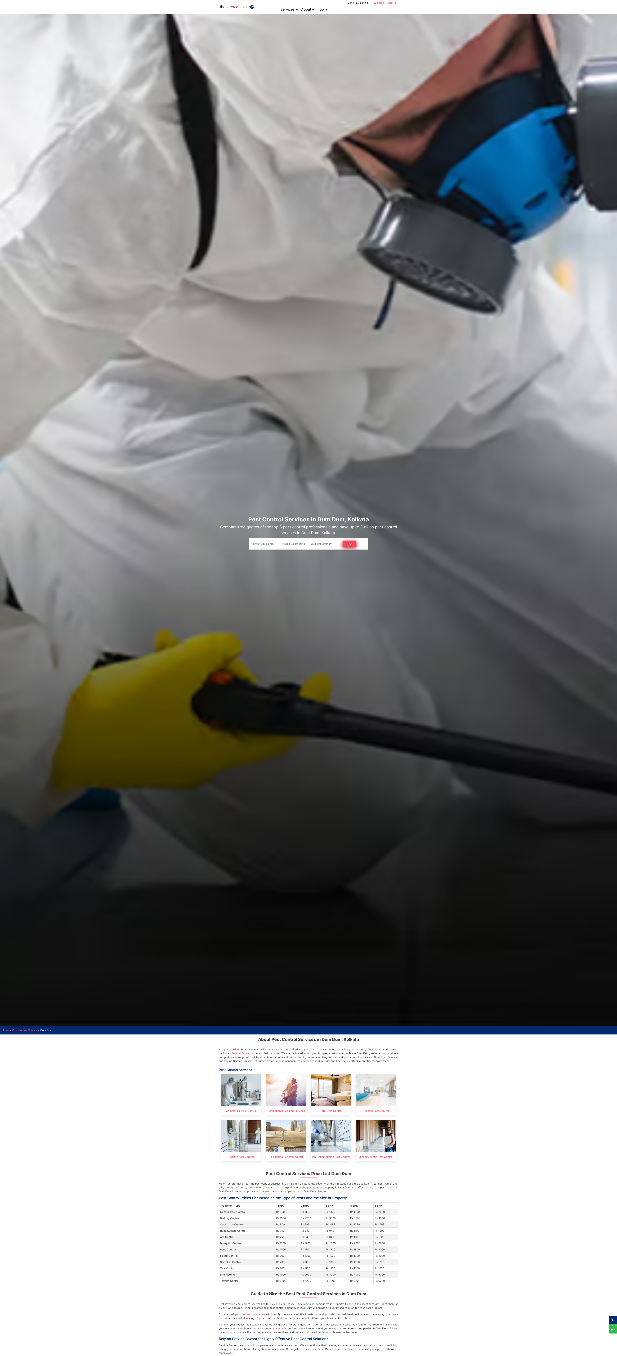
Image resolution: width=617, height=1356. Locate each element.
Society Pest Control (241, 1156)
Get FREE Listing (358, 2)
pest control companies (250, 1314)
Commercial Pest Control (241, 1110)
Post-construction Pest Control (331, 1156)
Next (349, 544)
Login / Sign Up (386, 2)
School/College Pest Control (375, 1156)
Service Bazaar (241, 1053)
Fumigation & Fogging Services (286, 1110)
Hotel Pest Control (331, 1110)
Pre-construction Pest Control (286, 1156)
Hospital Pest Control (376, 1110)
